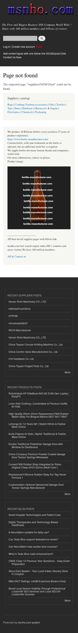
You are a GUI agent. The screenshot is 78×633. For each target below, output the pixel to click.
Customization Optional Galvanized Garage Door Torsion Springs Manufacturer (36, 486)
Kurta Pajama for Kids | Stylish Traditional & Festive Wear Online (37, 435)
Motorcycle (41, 108)
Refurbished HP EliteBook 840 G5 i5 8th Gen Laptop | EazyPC (39, 395)
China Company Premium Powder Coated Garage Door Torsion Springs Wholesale (37, 455)
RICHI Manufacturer (20, 330)
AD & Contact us (16, 256)
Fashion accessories (36, 104)
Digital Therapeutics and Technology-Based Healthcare (33, 523)
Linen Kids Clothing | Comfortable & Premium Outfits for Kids (38, 405)
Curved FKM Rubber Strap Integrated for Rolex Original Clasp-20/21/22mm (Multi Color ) (35, 465)
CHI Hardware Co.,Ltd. (21, 358)
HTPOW (13, 316)
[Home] (39, 10)
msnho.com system (29, 622)
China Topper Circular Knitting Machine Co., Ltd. (36, 344)
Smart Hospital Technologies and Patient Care (35, 515)
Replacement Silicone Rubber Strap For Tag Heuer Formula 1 (37, 476)
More (68, 372)
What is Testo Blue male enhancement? (31, 553)
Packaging (40, 112)
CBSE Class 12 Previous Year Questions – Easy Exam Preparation (39, 562)
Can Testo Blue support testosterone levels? (33, 539)
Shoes (17, 108)
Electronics (13, 112)
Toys (9, 108)
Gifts (51, 104)
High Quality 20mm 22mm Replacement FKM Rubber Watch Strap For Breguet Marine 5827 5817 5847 (39, 415)
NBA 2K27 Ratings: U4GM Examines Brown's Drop (37, 581)
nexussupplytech (18, 323)
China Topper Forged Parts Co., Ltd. (29, 366)
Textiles (60, 104)
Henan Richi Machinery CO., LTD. (28, 301)
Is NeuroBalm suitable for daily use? (29, 532)
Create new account (23, 46)
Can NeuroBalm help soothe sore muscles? (33, 546)
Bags (10, 104)
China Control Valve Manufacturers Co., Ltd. (33, 351)
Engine (54, 108)
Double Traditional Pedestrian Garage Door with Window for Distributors (36, 445)
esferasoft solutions (19, 308)
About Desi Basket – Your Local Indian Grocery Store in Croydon (38, 572)
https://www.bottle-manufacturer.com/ (27, 139)
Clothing (19, 104)
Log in (6, 46)
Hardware (27, 108)
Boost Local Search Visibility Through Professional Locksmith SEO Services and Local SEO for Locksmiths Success (37, 591)
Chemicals (28, 112)
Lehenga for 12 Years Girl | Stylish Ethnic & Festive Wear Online (37, 425)
